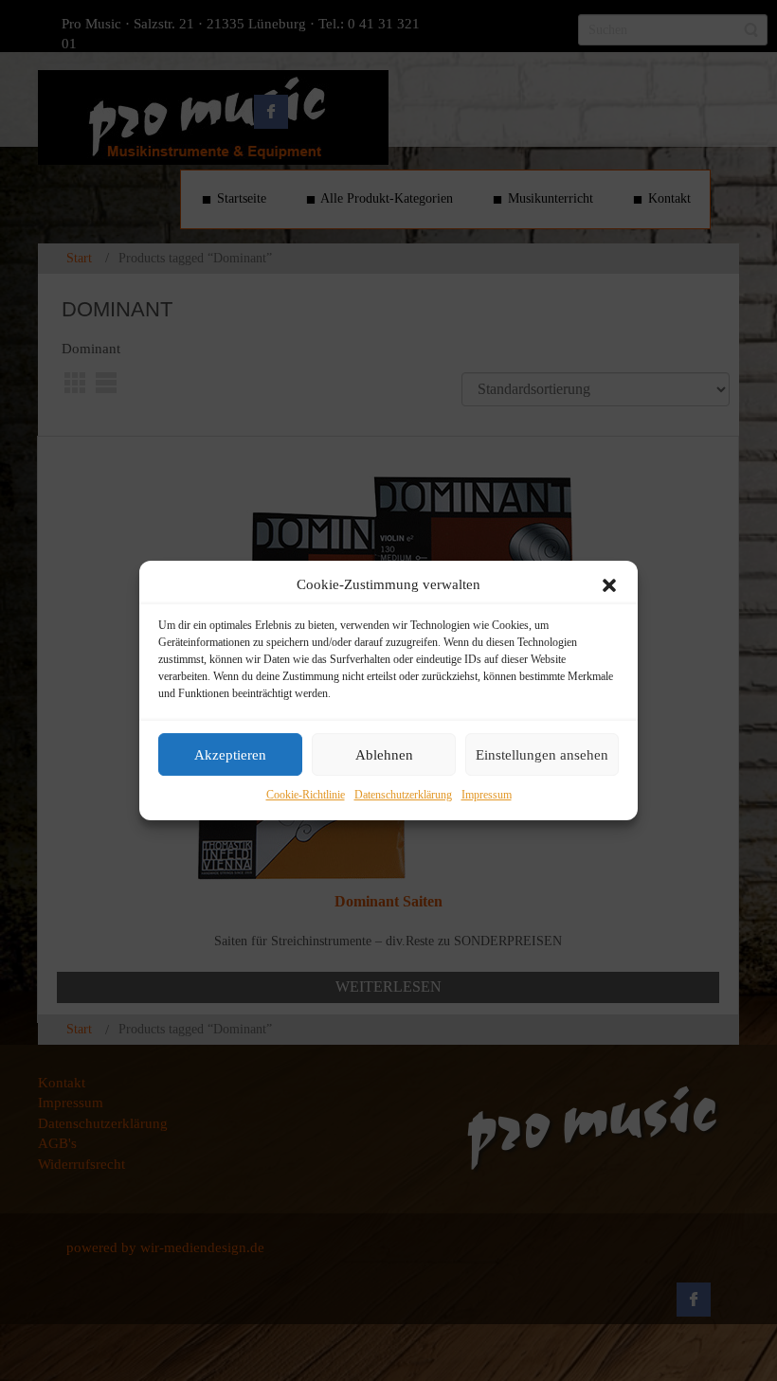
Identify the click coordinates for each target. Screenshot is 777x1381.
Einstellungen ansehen (542, 754)
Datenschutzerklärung (403, 795)
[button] (609, 585)
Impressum (486, 795)
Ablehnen (384, 754)
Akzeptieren (230, 754)
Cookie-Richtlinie (305, 795)
